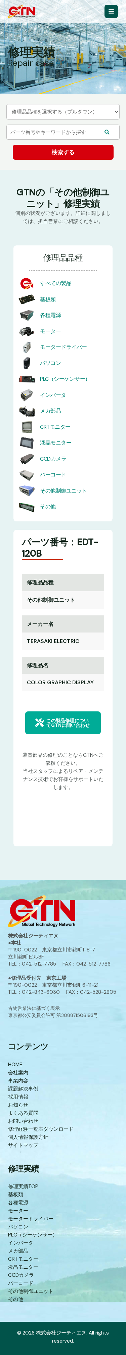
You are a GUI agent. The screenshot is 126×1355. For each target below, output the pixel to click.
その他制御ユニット (63, 490)
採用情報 (18, 1096)
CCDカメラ (53, 458)
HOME (15, 1064)
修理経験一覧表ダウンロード (41, 1129)
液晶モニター (55, 442)
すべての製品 (55, 283)
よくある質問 (23, 1113)
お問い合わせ (23, 1121)
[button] (63, 722)
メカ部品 (50, 410)
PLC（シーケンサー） (65, 378)
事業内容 (18, 1080)
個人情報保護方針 (28, 1137)
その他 (48, 506)
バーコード (53, 474)
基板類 (48, 299)
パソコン (50, 363)
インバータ (53, 395)
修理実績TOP (23, 1186)
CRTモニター (55, 426)
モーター (50, 331)
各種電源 (50, 315)
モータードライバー (63, 347)
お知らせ (18, 1105)
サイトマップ (23, 1145)
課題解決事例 (23, 1088)
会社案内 (18, 1072)
